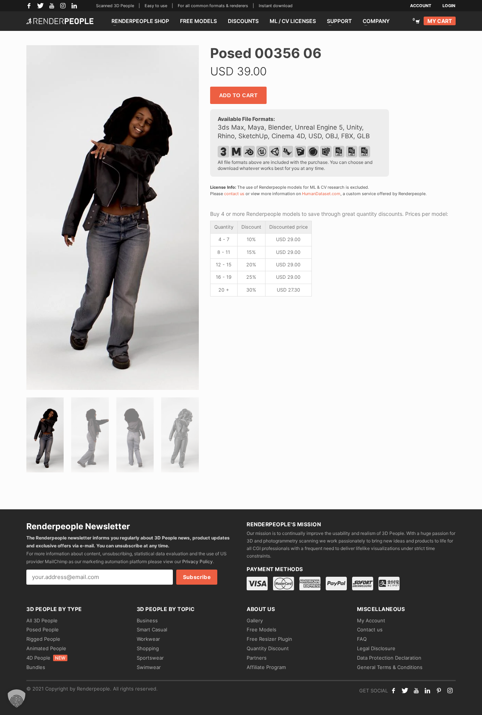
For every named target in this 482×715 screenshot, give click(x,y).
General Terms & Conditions (390, 667)
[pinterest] (438, 690)
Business (147, 620)
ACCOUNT (420, 5)
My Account (371, 620)
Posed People (42, 629)
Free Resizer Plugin (269, 639)
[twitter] (404, 690)
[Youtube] (416, 690)
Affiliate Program (266, 667)
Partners (257, 658)
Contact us (370, 629)
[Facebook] (29, 5)
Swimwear (149, 667)
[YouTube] (51, 5)
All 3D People (42, 620)
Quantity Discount (268, 648)
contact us (234, 193)
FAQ (362, 639)
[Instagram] (63, 5)
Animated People (46, 648)
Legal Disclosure (376, 648)
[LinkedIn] (74, 5)
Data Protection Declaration (389, 658)
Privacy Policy (197, 561)
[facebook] (393, 690)
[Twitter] (40, 5)
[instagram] (450, 690)
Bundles (35, 667)
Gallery (255, 620)
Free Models (261, 629)
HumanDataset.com (321, 193)
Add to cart (238, 95)
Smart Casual (152, 629)
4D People (46, 658)
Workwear (148, 639)
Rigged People (43, 639)
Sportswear (150, 658)
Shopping (148, 648)
